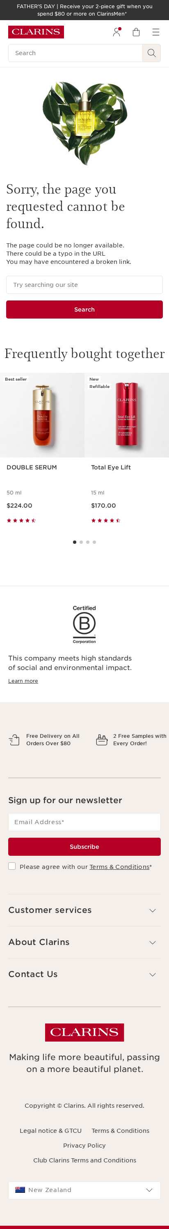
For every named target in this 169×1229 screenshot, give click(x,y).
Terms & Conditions (119, 895)
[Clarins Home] (36, 32)
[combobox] (84, 1219)
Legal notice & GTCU (51, 1159)
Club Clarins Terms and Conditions (84, 1189)
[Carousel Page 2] (81, 542)
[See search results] (152, 53)
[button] (84, 939)
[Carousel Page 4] (94, 542)
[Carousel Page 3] (87, 542)
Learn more (23, 681)
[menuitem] (116, 32)
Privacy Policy (84, 1174)
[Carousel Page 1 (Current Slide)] (74, 542)
